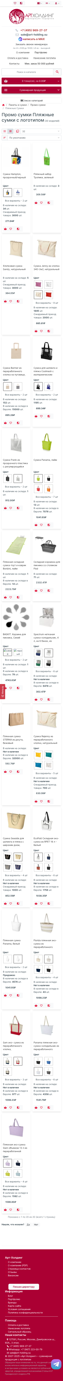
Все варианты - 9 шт (47, 302)
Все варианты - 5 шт (47, 773)
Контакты (14, 63)
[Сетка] (10, 131)
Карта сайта (14, 1305)
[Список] (5, 131)
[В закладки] (11, 229)
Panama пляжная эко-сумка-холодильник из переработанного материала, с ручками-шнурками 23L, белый (46, 1049)
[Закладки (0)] (16, 3)
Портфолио (14, 1299)
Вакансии (13, 1275)
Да (28, 1224)
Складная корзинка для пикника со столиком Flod (47, 565)
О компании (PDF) (18, 1265)
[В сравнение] (19, 229)
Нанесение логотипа (44, 58)
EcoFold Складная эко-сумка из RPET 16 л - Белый (46, 841)
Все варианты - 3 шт (16, 1079)
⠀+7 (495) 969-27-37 (32, 30)
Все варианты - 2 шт (16, 200)
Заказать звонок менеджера (31, 44)
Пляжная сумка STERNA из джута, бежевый (13, 739)
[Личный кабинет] (56, 3)
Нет (36, 1224)
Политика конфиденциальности (25, 1312)
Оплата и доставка (17, 58)
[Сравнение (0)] (22, 3)
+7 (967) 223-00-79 (31, 1349)
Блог (10, 1295)
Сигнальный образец (19, 1331)
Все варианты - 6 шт (47, 671)
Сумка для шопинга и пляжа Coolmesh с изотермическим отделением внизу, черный (45, 374)
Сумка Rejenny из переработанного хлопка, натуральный (45, 739)
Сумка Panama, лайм (45, 459)
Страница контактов (19, 1268)
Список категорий (33, 100)
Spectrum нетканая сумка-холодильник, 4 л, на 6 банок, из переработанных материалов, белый (46, 641)
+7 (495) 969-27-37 (20, 1346)
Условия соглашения (19, 1309)
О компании (22, 52)
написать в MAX (34, 39)
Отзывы (12, 1272)
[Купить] (5, 229)
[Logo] (31, 16)
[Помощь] (40, 3)
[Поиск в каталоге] (57, 72)
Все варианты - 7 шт (47, 496)
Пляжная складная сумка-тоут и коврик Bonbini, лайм (14, 565)
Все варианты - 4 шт (16, 875)
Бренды (12, 1302)
